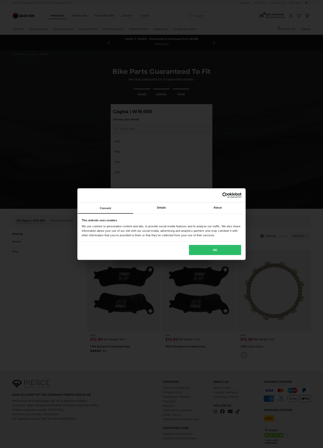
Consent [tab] (105, 208)
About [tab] (217, 207)
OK (215, 250)
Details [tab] (161, 207)
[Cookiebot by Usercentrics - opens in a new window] (225, 195)
